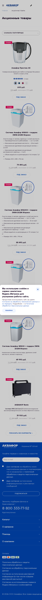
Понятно (9, 310)
